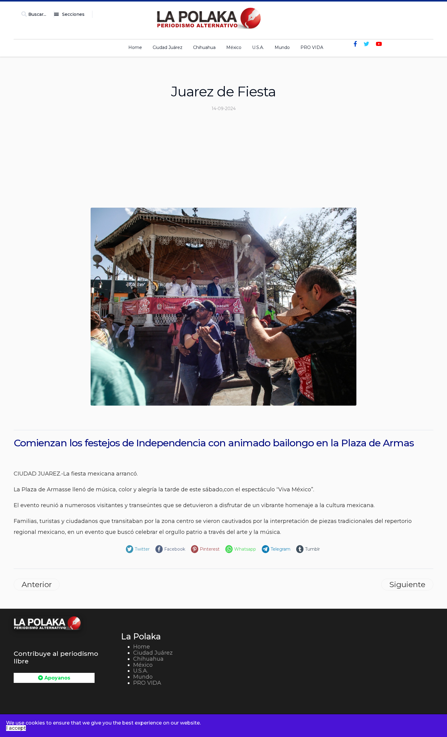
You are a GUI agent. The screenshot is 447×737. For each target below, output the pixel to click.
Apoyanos (56, 678)
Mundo (282, 47)
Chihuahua (204, 47)
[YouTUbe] (379, 44)
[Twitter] (366, 44)
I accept (16, 728)
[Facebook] (355, 44)
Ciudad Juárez (167, 47)
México (233, 47)
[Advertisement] (223, 162)
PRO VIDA (311, 47)
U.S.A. (258, 47)
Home (135, 47)
